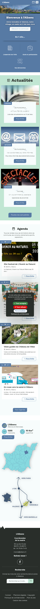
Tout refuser (21, 307)
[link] (33, 2)
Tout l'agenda (20, 410)
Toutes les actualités (20, 215)
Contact (8, 595)
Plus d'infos (20, 119)
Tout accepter (20, 303)
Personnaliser (20, 311)
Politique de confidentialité (14, 598)
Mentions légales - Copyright (24, 595)
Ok (31, 581)
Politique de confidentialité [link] (20, 314)
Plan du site (31, 598)
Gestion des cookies (20, 600)
